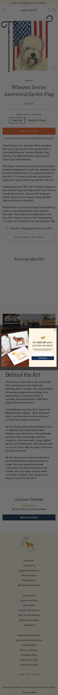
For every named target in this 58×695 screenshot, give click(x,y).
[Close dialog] (55, 330)
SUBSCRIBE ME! (42, 358)
